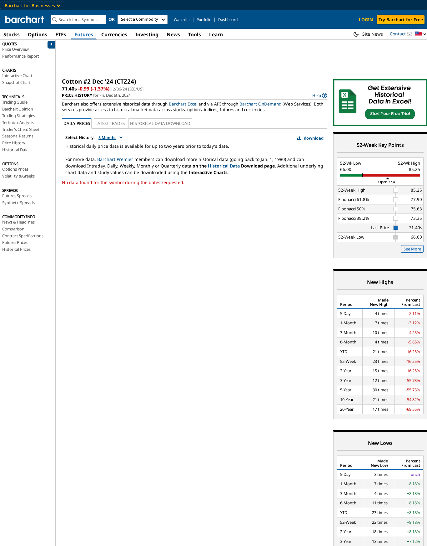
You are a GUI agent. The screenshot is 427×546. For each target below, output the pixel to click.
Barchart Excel (183, 104)
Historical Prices (16, 249)
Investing (146, 34)
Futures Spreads (17, 195)
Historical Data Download (160, 123)
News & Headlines (18, 222)
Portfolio (204, 19)
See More (412, 249)
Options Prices (15, 169)
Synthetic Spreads (18, 202)
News (173, 34)
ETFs (60, 34)
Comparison (13, 229)
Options (37, 34)
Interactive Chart (17, 75)
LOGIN (366, 20)
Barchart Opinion (17, 109)
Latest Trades (110, 123)
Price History (13, 143)
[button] (420, 34)
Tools (194, 34)
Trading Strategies (18, 115)
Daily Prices (76, 123)
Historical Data (15, 149)
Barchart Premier (115, 159)
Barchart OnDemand (260, 104)
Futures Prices (15, 242)
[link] (319, 95)
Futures (83, 34)
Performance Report (20, 56)
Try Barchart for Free (401, 20)
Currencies (114, 34)
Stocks (11, 34)
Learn (216, 34)
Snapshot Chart (16, 82)
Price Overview (15, 49)
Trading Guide (14, 102)
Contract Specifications (22, 236)
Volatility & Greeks (18, 176)
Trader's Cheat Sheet (20, 129)
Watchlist (182, 19)
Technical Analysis (18, 122)
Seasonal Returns (17, 136)
